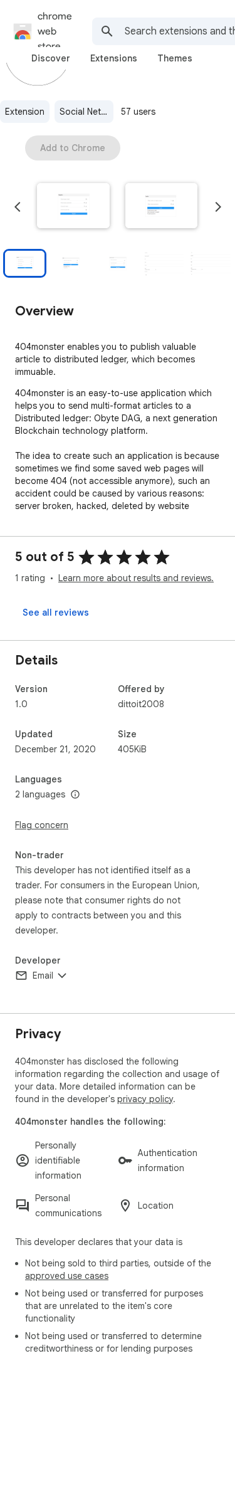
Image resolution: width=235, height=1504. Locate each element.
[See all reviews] (56, 612)
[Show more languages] (75, 794)
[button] (73, 207)
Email (43, 975)
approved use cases (66, 1275)
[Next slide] (218, 206)
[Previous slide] (17, 206)
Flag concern (41, 825)
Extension (24, 111)
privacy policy (145, 1099)
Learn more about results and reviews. (136, 578)
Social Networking (86, 111)
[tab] (50, 58)
